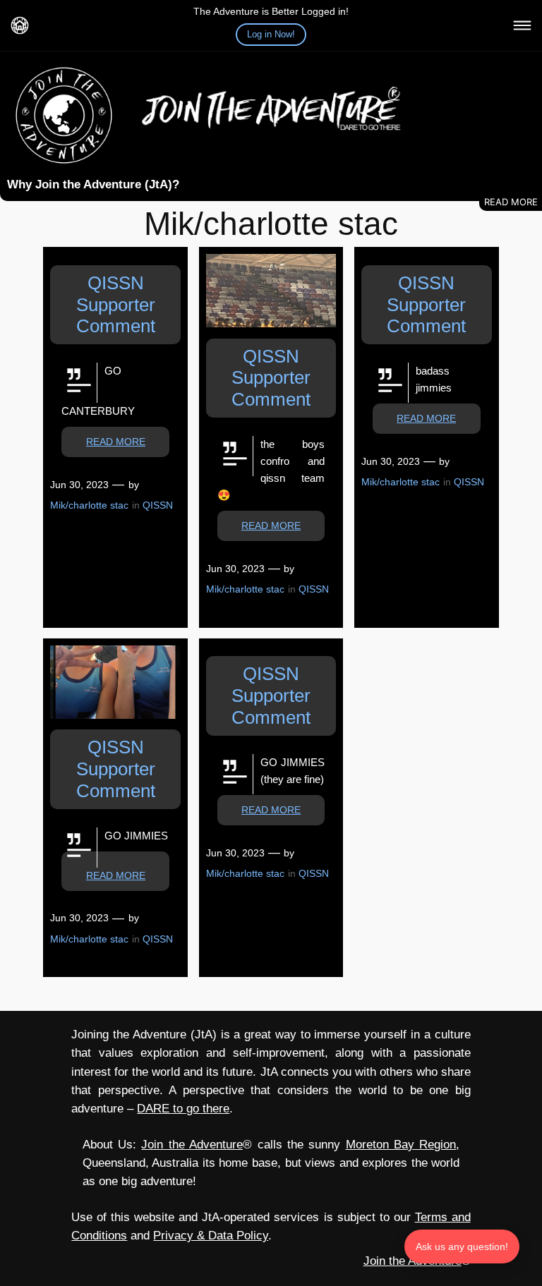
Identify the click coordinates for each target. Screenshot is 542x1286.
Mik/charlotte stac (89, 505)
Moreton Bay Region (401, 1144)
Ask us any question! (462, 1246)
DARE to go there (183, 1108)
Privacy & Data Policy (210, 1235)
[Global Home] (20, 25)
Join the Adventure (192, 1144)
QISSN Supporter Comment (115, 304)
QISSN (158, 505)
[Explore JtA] (522, 25)
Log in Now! (271, 34)
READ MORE (115, 441)
